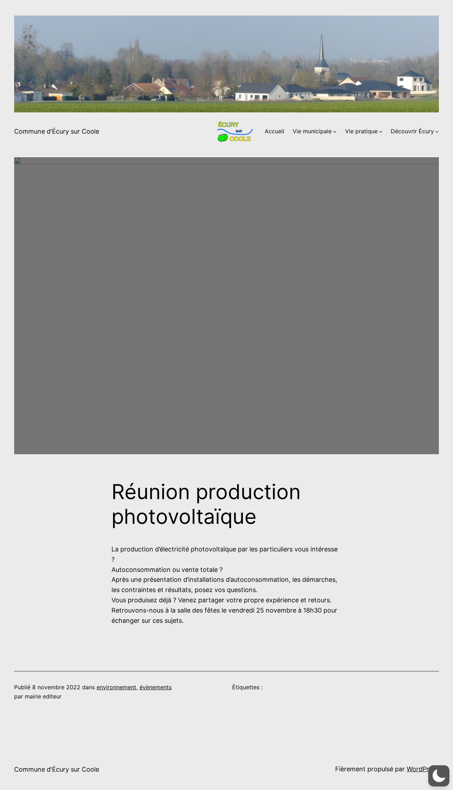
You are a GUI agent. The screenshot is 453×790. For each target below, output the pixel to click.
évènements (155, 687)
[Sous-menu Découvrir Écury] (437, 131)
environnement (116, 687)
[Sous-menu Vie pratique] (381, 131)
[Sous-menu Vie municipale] (335, 131)
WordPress (423, 769)
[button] (438, 775)
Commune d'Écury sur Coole (56, 131)
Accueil (274, 131)
